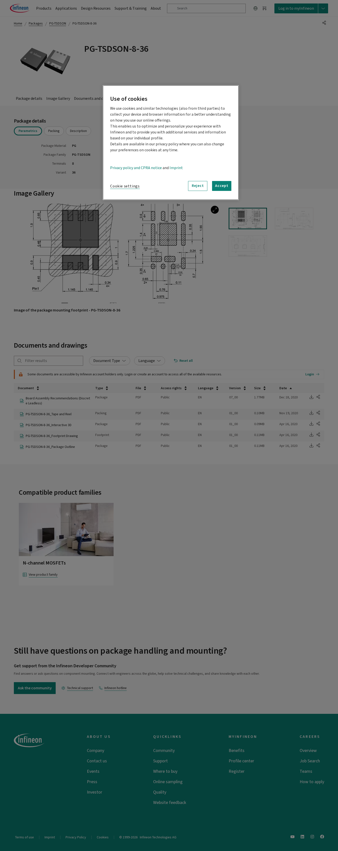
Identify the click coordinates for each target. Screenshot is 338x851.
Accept (221, 185)
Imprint (176, 168)
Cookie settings (125, 186)
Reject (198, 185)
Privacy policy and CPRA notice (136, 168)
